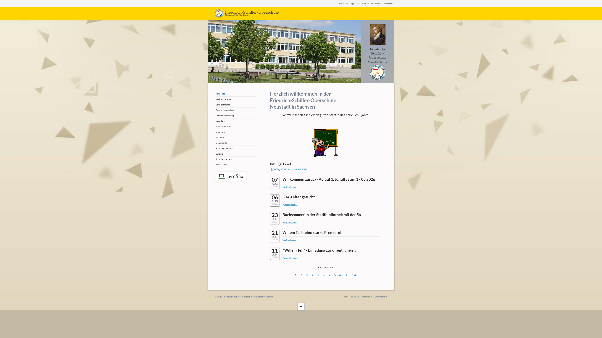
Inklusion (220, 132)
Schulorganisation (224, 148)
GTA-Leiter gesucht (299, 197)
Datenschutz (388, 3)
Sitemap (355, 296)
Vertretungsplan (224, 99)
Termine (220, 137)
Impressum (376, 3)
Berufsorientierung (225, 115)
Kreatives (220, 121)
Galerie (219, 153)
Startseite (343, 3)
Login (351, 3)
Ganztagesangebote (225, 110)
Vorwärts (339, 275)
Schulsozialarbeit (224, 126)
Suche (345, 296)
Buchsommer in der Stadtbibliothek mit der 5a (322, 214)
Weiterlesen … (290, 186)
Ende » (355, 275)
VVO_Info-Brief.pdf (290, 169)
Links (358, 3)
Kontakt (366, 3)
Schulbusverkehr (224, 159)
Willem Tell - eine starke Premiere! (312, 232)
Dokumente (221, 142)
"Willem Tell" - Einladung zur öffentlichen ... (319, 250)
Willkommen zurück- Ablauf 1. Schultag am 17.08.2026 (329, 179)
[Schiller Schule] (230, 176)
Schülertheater (223, 104)
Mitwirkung (221, 164)
